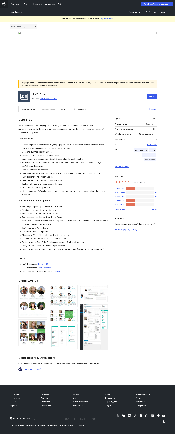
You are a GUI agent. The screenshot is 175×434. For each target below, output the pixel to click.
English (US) (152, 144)
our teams (146, 155)
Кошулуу (108, 394)
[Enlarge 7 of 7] (105, 307)
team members (150, 160)
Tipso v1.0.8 (43, 264)
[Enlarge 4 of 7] (74, 312)
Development (80, 109)
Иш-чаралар (110, 398)
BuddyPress (142, 406)
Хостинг (13, 402)
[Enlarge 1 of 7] (44, 288)
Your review (120, 209)
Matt (139, 398)
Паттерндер (46, 406)
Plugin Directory (16, 12)
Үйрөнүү (76, 394)
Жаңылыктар (15, 398)
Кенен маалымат (28, 109)
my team (153, 150)
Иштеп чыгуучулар (80, 402)
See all (154, 209)
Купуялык (13, 406)
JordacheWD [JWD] (48, 98)
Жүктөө (151, 96)
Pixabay (56, 271)
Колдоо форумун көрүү (126, 229)
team (154, 155)
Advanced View (122, 166)
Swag (108, 406)
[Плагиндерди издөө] (34, 26)
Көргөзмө (45, 394)
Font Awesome (44, 267)
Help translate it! (106, 19)
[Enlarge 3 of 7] (74, 288)
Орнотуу (64, 109)
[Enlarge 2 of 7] (44, 322)
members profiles (141, 150)
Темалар (44, 398)
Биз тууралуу (15, 394)
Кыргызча (36, 419)
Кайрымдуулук (112, 402)
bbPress (140, 402)
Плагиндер (45, 402)
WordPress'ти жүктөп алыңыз (157, 4)
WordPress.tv (79, 406)
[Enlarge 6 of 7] (105, 288)
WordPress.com (143, 394)
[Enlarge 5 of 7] (74, 327)
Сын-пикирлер (48, 109)
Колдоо (153, 109)
